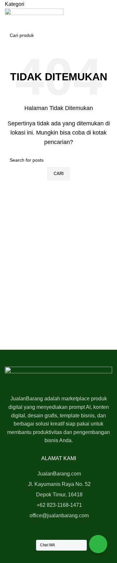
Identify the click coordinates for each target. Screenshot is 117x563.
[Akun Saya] (7, 24)
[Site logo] (34, 14)
